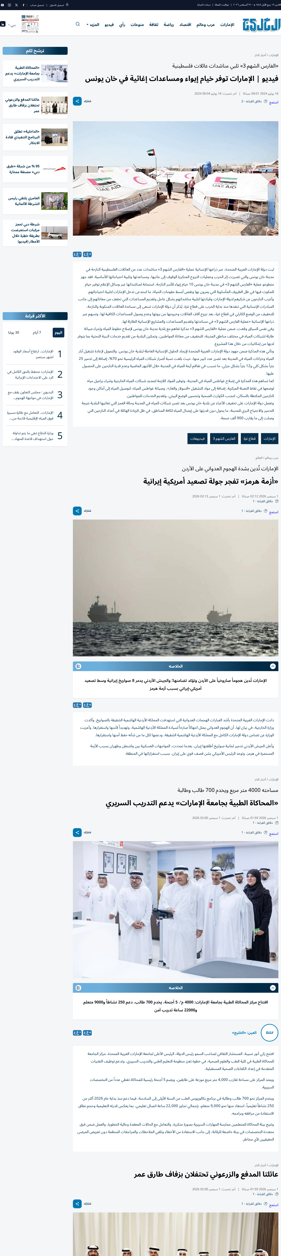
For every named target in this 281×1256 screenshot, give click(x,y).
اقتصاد (185, 24)
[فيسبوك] (23, 5)
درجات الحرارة (204, 4)
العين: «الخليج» (244, 1032)
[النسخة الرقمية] (30, 25)
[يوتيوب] (2, 5)
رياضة (169, 24)
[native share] (77, 101)
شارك (87, 101)
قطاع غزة (250, 438)
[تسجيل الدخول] (67, 5)
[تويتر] (16, 5)
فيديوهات (197, 438)
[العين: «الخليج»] (269, 1033)
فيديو (109, 24)
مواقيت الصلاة (222, 4)
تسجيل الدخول (57, 5)
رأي (122, 24)
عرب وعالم (206, 24)
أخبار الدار (260, 55)
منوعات (137, 24)
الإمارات (227, 24)
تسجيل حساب (37, 5)
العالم (259, 458)
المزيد (94, 24)
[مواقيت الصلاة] (2, 25)
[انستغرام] (9, 5)
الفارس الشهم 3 (224, 438)
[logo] (262, 25)
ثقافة (153, 24)
